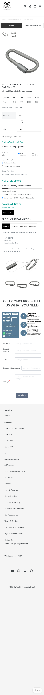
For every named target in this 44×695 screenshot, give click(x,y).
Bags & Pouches (11, 490)
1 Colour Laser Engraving (12, 166)
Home (4, 19)
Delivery (23, 226)
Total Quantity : (7, 137)
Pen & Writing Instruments (15, 471)
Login (7, 453)
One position (23, 154)
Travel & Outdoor (12, 521)
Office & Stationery (12, 502)
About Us (8, 422)
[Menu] (40, 6)
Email (5, 359)
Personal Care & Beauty (14, 509)
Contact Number (8, 350)
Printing (15, 226)
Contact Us (9, 447)
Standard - (10, 195)
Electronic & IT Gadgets (14, 527)
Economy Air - (11, 198)
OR (22, 122)
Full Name (7, 343)
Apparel (8, 484)
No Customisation (10, 163)
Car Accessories (11, 515)
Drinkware (9, 478)
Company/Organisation (12, 368)
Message (6, 381)
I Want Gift (17, 587)
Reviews (32, 226)
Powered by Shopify (28, 587)
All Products (10, 465)
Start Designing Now (33, 25)
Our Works (9, 441)
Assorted (6, 116)
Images (11, 25)
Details (6, 226)
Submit (23, 395)
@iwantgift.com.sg (21, 544)
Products (8, 434)
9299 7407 (18, 556)
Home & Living (11, 496)
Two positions (35, 154)
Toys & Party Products (14, 534)
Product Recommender (14, 428)
